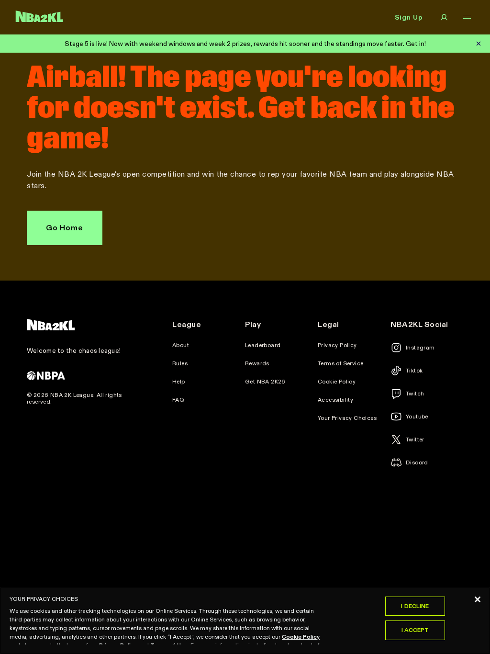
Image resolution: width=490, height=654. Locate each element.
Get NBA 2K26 (265, 381)
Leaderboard (262, 345)
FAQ (178, 399)
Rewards (257, 363)
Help (178, 381)
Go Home (64, 227)
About (180, 345)
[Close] (477, 599)
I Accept (415, 629)
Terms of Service (340, 363)
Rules (180, 363)
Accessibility (335, 399)
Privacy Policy (337, 345)
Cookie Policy (337, 381)
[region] (245, 620)
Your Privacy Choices (347, 418)
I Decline (415, 605)
